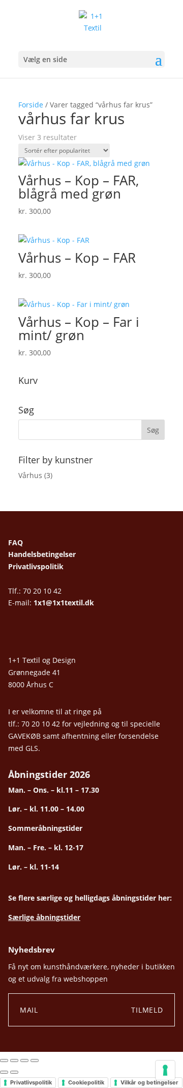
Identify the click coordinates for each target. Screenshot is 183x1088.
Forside (30, 104)
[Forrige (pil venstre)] (4, 1072)
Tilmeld (147, 1010)
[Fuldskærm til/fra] (14, 1060)
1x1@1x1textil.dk (64, 602)
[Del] (24, 1060)
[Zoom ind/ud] (4, 1060)
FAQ (15, 542)
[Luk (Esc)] (34, 1060)
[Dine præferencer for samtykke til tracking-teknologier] (165, 1070)
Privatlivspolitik (36, 566)
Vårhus (30, 475)
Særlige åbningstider (44, 917)
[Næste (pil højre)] (14, 1072)
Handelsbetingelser (42, 554)
